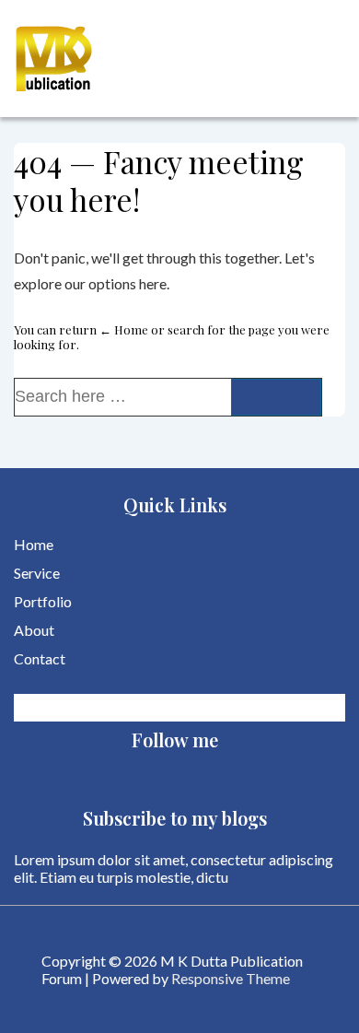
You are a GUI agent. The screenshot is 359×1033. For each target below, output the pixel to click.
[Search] (276, 397)
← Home (123, 329)
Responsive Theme (230, 978)
